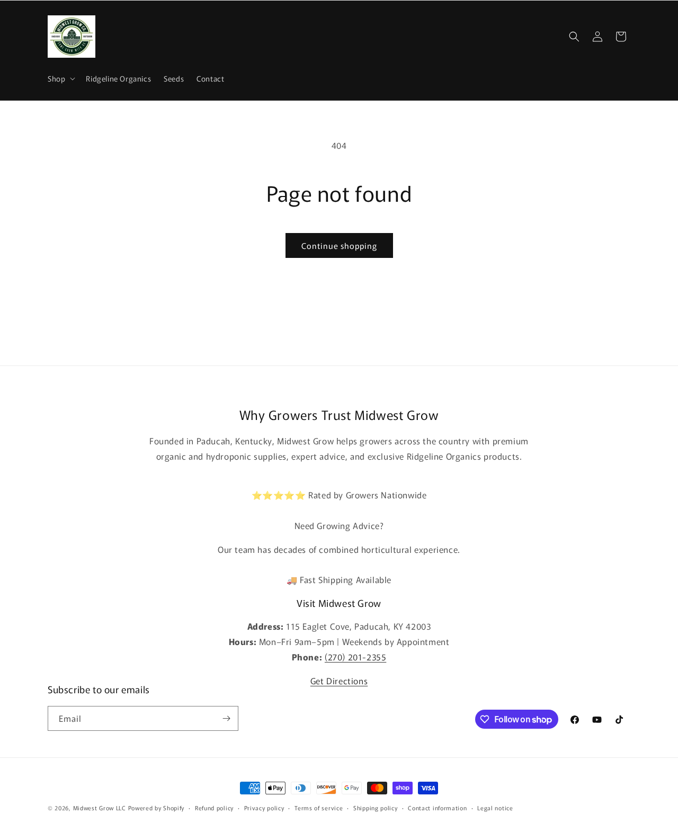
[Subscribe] (226, 718)
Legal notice (495, 807)
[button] (60, 78)
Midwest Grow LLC (99, 807)
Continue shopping (339, 245)
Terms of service (319, 807)
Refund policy (214, 807)
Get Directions (339, 680)
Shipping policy (375, 807)
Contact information (437, 807)
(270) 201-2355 (355, 656)
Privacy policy (264, 807)
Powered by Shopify (156, 807)
